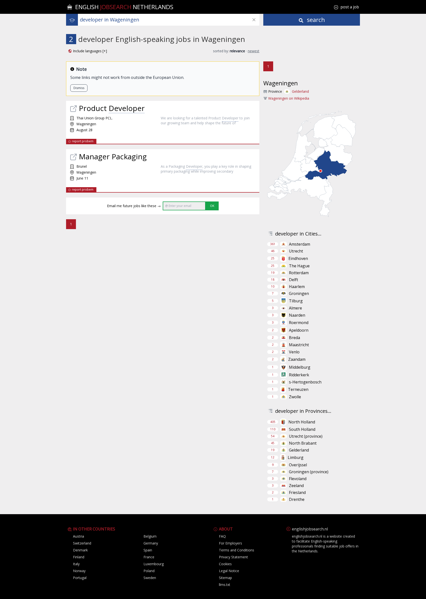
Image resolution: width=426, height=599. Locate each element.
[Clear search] (253, 19)
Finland (78, 557)
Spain (147, 550)
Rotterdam (299, 272)
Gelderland (300, 91)
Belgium (150, 536)
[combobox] (169, 19)
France (148, 557)
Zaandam (296, 359)
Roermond (298, 322)
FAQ (222, 536)
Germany (150, 543)
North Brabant (303, 443)
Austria (78, 536)
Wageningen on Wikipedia (288, 98)
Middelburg (299, 367)
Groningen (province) (308, 471)
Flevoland (297, 478)
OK (212, 206)
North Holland (301, 422)
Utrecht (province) (305, 436)
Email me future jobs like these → (134, 205)
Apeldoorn (298, 330)
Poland (149, 570)
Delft (293, 279)
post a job (349, 7)
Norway (79, 570)
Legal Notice (229, 570)
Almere (295, 308)
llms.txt (224, 584)
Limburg (295, 457)
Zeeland (296, 485)
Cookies (225, 564)
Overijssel (298, 465)
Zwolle (295, 396)
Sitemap (225, 577)
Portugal (80, 577)
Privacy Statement (233, 557)
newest (253, 51)
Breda (294, 337)
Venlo (294, 352)
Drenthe (296, 499)
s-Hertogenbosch (305, 382)
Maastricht (299, 344)
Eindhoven (298, 258)
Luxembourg (153, 564)
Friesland (297, 492)
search (315, 20)
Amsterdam (299, 244)
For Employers (230, 543)
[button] (87, 51)
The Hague (299, 266)
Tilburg (296, 301)
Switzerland (82, 543)
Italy (76, 564)
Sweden (149, 577)
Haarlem (297, 286)
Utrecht (296, 251)
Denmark (80, 550)
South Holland (302, 429)
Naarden (297, 315)
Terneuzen (298, 389)
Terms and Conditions (236, 550)
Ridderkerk (299, 375)
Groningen (299, 293)
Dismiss (78, 88)
